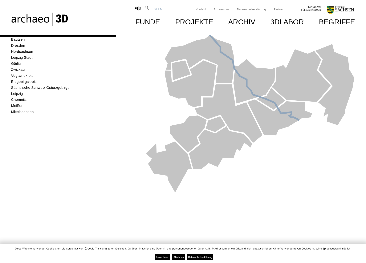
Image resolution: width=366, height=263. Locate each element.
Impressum (221, 9)
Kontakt (201, 9)
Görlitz (16, 64)
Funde (147, 22)
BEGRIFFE (337, 22)
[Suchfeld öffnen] (147, 9)
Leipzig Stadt (21, 57)
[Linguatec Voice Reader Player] (138, 8)
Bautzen (18, 39)
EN (160, 9)
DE (155, 9)
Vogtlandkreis (22, 76)
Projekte (194, 22)
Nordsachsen (22, 52)
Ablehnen (178, 257)
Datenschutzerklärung (251, 9)
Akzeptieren (162, 257)
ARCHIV (241, 22)
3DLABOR (287, 22)
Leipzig (17, 94)
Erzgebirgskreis (24, 82)
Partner (279, 9)
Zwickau (18, 69)
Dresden (18, 45)
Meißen (17, 106)
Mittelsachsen (22, 112)
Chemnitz (19, 100)
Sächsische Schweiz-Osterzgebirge (40, 88)
